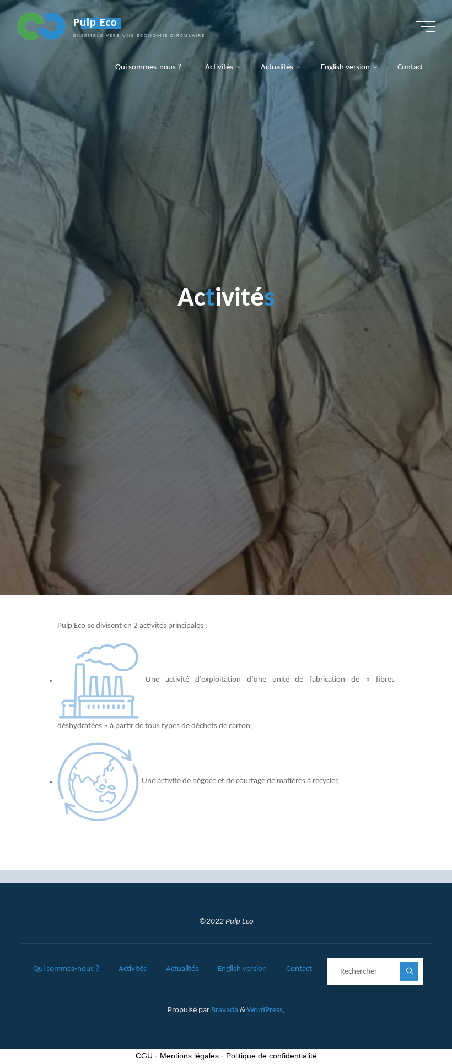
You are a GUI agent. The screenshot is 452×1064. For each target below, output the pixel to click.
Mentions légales (189, 1055)
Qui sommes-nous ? (66, 969)
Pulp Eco (95, 23)
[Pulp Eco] (41, 26)
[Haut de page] (409, 1021)
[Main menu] (425, 26)
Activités (133, 969)
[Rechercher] (409, 971)
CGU (144, 1055)
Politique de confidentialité (271, 1055)
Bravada (223, 1010)
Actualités (182, 969)
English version (242, 969)
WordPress (265, 1010)
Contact (299, 969)
